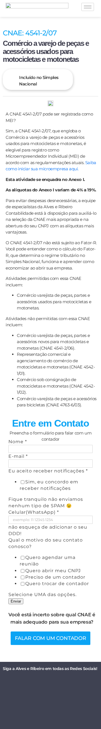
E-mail (18, 456)
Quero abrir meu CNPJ (53, 570)
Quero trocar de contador (57, 583)
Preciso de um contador (55, 577)
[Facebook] (38, 681)
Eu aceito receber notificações (48, 471)
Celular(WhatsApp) (33, 512)
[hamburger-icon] (87, 7)
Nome (17, 441)
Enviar (16, 601)
